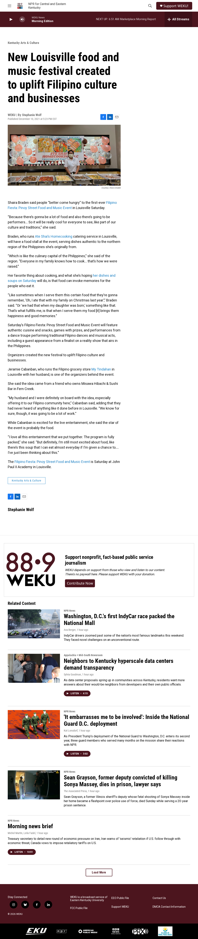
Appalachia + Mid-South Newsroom (83, 655)
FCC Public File (79, 908)
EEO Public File (120, 898)
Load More (99, 872)
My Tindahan (101, 369)
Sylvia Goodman (72, 674)
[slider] (28, 19)
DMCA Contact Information (169, 906)
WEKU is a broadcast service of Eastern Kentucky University (89, 899)
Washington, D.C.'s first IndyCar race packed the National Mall (119, 619)
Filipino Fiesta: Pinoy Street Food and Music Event (52, 462)
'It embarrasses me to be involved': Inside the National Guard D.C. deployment (126, 720)
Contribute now (80, 583)
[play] (11, 19)
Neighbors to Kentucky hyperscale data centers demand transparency (118, 664)
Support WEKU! (175, 6)
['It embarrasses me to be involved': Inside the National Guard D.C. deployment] (34, 724)
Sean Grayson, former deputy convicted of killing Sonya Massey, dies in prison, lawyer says (120, 781)
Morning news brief (30, 826)
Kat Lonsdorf (71, 730)
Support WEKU (120, 906)
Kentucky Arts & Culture (23, 43)
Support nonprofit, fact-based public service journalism (109, 560)
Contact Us (159, 898)
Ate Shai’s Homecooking (53, 236)
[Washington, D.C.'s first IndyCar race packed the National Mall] (34, 623)
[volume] (22, 19)
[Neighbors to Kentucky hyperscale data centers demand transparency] (34, 668)
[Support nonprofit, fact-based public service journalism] (30, 570)
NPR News (69, 610)
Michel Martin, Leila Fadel (21, 833)
